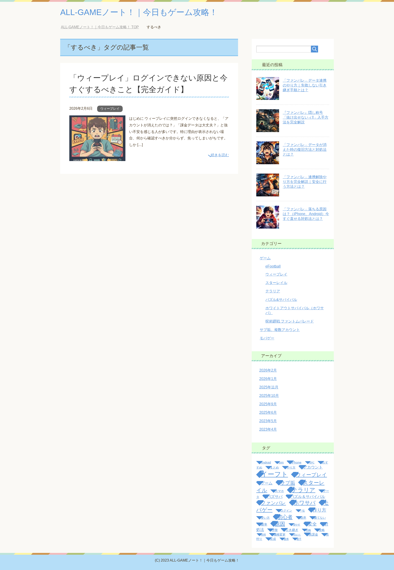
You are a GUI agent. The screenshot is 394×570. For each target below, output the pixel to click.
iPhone (296, 462)
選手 (298, 539)
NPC (311, 462)
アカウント (313, 467)
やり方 (291, 467)
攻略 (322, 530)
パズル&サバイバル (281, 300)
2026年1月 (268, 379)
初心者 (285, 517)
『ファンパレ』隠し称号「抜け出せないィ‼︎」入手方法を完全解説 (305, 117)
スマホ (279, 491)
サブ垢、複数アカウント (280, 330)
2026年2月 (268, 370)
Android (266, 462)
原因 (280, 524)
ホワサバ (305, 503)
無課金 (313, 534)
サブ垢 (287, 482)
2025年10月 (269, 396)
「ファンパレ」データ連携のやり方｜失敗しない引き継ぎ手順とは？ (305, 85)
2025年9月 (268, 404)
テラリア (272, 291)
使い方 (265, 517)
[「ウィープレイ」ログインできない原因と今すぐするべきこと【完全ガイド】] (97, 157)
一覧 (302, 510)
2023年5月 (268, 421)
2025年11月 (268, 387)
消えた (297, 534)
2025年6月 (268, 412)
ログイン (286, 510)
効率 (303, 517)
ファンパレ (273, 502)
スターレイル (276, 283)
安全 (312, 524)
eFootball (273, 266)
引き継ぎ (291, 530)
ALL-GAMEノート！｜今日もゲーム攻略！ (139, 12)
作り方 (319, 510)
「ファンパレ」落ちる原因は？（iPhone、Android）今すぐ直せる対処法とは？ (306, 214)
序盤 (275, 530)
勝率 (264, 524)
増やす (296, 524)
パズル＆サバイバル (307, 497)
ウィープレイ (109, 108)
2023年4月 (268, 429)
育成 (273, 539)
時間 (263, 534)
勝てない (320, 517)
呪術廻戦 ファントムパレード (289, 321)
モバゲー (267, 338)
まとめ (274, 467)
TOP (100, 27)
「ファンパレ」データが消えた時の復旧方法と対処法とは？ (305, 149)
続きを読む (220, 155)
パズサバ (275, 497)
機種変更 (279, 534)
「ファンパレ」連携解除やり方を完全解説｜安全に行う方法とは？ (305, 181)
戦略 (308, 530)
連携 (286, 539)
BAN (281, 462)
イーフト (274, 474)
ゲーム (265, 258)
